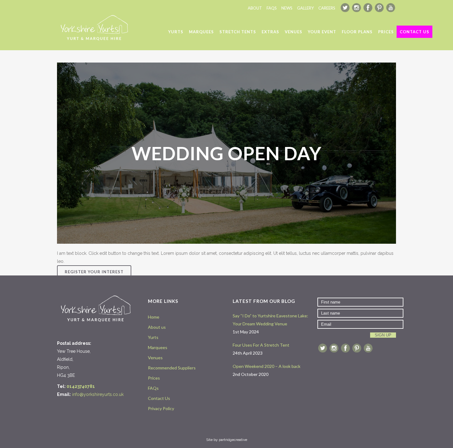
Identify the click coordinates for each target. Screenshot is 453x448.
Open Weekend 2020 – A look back (266, 366)
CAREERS (326, 8)
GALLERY (305, 8)
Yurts (153, 337)
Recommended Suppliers (172, 367)
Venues (155, 357)
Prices (154, 378)
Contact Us (159, 398)
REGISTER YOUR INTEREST (94, 271)
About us (157, 327)
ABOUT (255, 8)
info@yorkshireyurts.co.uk (98, 394)
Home (153, 317)
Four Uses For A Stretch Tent (261, 345)
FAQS (272, 8)
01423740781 (81, 386)
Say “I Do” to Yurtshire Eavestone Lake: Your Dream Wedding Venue (270, 319)
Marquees (157, 347)
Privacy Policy (161, 408)
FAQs (153, 388)
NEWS (286, 8)
